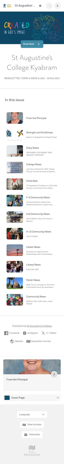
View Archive (34, 425)
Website (19, 341)
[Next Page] (57, 5)
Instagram (32, 333)
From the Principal (17, 379)
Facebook (14, 333)
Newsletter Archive (41, 341)
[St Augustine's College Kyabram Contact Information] (40, 5)
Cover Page (18, 398)
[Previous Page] (49, 5)
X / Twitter (51, 333)
